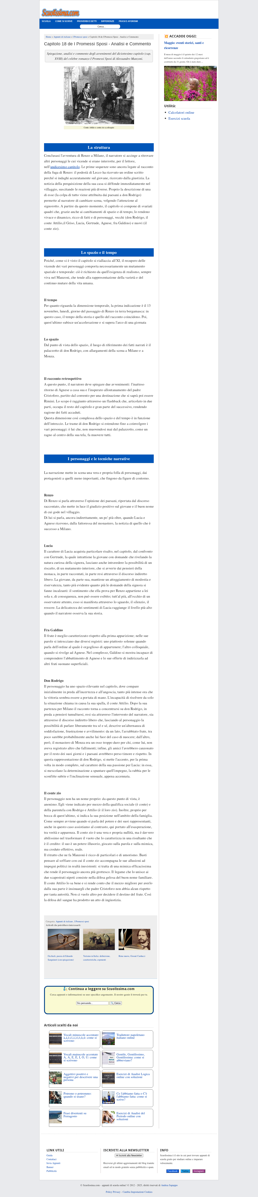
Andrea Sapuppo (169, 1185)
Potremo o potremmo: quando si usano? (77, 1094)
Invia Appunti (53, 1163)
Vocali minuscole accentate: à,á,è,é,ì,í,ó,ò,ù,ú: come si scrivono (81, 1038)
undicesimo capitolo (65, 166)
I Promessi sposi (81, 921)
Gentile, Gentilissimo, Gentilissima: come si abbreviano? (131, 1057)
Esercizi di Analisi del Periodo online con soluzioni (131, 1116)
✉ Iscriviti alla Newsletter (129, 1155)
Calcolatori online (181, 112)
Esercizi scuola (179, 118)
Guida (49, 1155)
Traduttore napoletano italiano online (130, 1036)
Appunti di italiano (64, 921)
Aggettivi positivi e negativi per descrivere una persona (81, 1077)
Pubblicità (52, 1171)
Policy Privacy (113, 1191)
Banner (50, 1167)
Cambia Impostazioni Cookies (137, 1191)
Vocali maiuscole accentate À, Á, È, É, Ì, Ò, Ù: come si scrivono (81, 1057)
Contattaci (52, 1159)
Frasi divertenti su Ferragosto (75, 1114)
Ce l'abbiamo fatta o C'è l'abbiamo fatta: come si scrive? (132, 1096)
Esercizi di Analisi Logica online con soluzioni (133, 1075)
